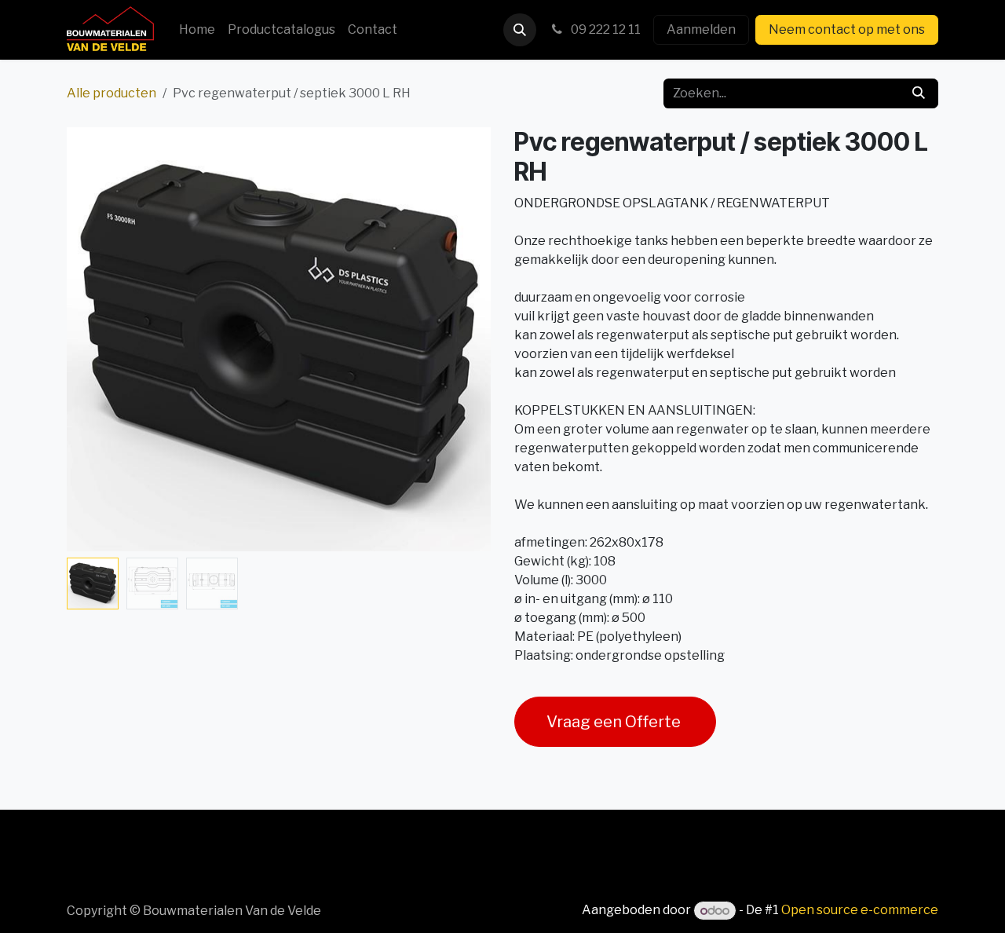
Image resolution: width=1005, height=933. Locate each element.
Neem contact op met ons (847, 29)
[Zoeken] (918, 93)
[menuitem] (197, 30)
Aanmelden (701, 29)
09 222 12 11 (604, 29)
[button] (519, 29)
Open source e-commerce (859, 910)
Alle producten (111, 93)
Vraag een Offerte (615, 721)
